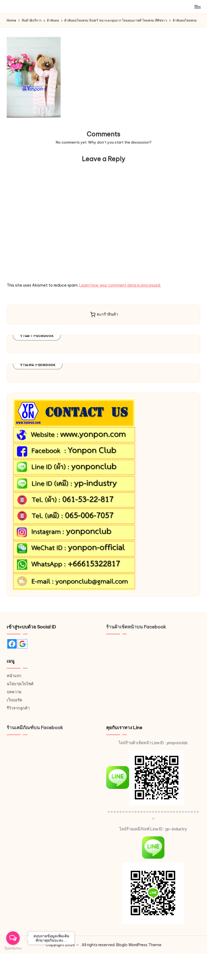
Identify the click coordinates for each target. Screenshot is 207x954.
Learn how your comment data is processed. (120, 285)
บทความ (14, 692)
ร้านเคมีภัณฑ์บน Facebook (35, 727)
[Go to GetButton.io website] (13, 948)
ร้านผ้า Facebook (37, 335)
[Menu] (197, 6)
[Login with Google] (22, 644)
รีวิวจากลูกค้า (18, 708)
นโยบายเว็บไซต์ (20, 683)
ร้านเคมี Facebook (38, 364)
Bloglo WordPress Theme (138, 944)
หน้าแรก (14, 675)
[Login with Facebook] (12, 644)
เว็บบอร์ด (14, 700)
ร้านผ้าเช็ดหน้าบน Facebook (136, 626)
